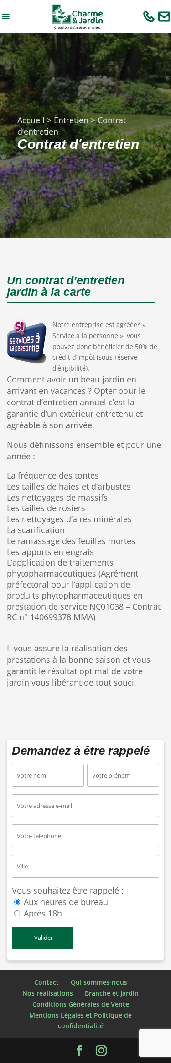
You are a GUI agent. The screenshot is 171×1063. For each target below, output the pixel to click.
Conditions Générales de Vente (80, 1004)
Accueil (31, 119)
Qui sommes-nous (99, 982)
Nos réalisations (47, 993)
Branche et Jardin (112, 993)
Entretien (71, 119)
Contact (46, 982)
